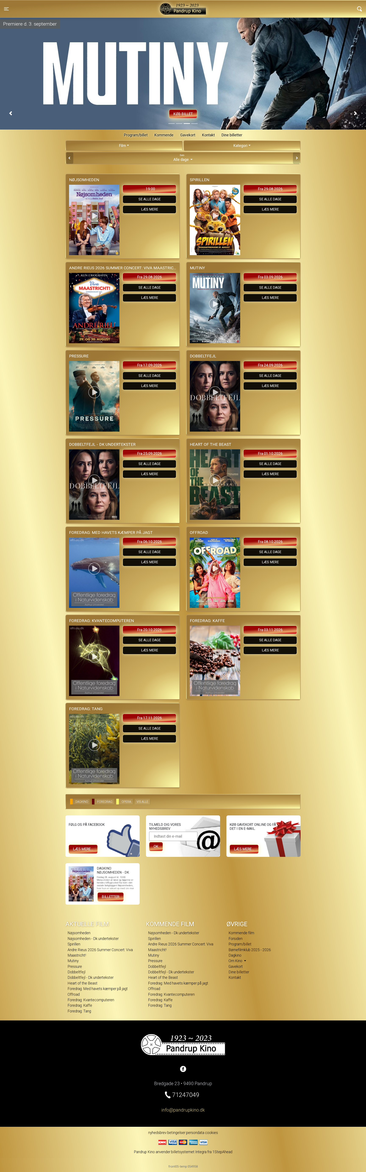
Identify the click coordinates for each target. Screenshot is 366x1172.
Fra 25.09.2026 (149, 453)
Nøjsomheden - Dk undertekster (93, 939)
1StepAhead (222, 1152)
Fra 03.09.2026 (270, 277)
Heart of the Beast (82, 983)
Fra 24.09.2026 (270, 365)
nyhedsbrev (157, 1133)
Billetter (110, 897)
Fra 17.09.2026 (149, 365)
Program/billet (136, 135)
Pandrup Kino (86, 6)
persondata (195, 1133)
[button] (10, 113)
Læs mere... (83, 849)
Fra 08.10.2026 (270, 542)
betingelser (176, 1133)
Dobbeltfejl (76, 972)
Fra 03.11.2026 (270, 630)
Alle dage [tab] (181, 158)
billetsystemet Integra (189, 1152)
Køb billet (183, 114)
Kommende (163, 135)
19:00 (150, 189)
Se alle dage (150, 199)
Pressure (75, 966)
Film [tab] (122, 146)
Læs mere (149, 209)
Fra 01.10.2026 (270, 453)
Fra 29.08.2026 (270, 189)
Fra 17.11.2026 (149, 718)
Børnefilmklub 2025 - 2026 (250, 950)
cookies (211, 1133)
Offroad (74, 994)
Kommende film (241, 933)
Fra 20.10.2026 (149, 630)
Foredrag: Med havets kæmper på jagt (98, 989)
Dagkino (235, 955)
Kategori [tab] (240, 146)
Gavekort (187, 135)
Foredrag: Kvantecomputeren (91, 1000)
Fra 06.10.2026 (149, 542)
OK (156, 846)
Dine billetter (232, 135)
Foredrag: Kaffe (80, 1005)
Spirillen (74, 944)
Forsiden (236, 939)
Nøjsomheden (79, 933)
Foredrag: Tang (79, 1011)
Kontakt (208, 135)
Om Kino (236, 961)
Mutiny (73, 961)
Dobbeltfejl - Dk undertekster (91, 977)
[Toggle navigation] (360, 8)
